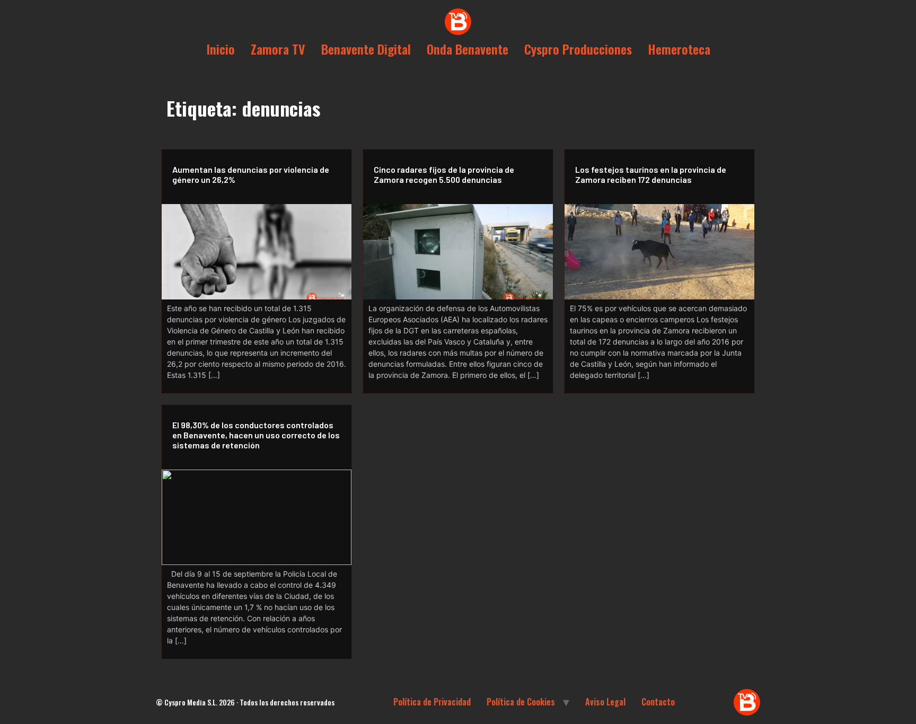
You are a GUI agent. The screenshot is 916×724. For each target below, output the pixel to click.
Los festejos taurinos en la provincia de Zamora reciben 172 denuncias (650, 174)
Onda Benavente (467, 48)
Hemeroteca (679, 48)
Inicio (220, 48)
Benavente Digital (366, 48)
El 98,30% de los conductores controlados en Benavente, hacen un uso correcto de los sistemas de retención (256, 435)
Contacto (658, 701)
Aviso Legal (605, 701)
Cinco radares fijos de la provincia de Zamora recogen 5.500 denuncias (444, 174)
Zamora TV (278, 48)
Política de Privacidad (432, 701)
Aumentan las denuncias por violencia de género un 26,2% (250, 174)
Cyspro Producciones (578, 48)
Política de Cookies (521, 701)
